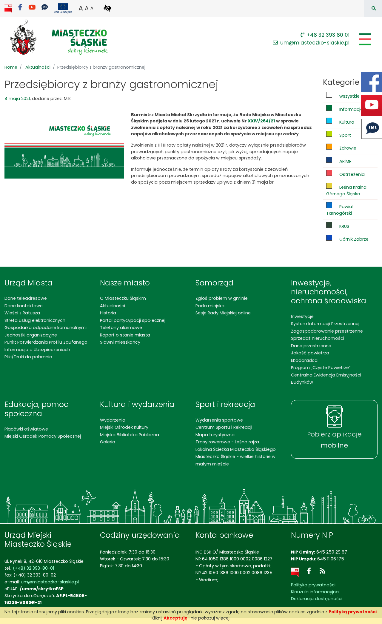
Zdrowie (347, 148)
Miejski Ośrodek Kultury (124, 427)
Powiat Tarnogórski (340, 210)
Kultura (346, 122)
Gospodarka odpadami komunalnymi (45, 328)
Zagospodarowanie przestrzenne (327, 331)
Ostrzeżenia (351, 174)
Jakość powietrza (310, 353)
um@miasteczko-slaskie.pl (314, 42)
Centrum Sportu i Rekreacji (223, 427)
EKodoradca (304, 360)
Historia (108, 313)
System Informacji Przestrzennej (325, 324)
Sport (344, 135)
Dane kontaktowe (23, 306)
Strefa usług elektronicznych (34, 320)
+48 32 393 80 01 (328, 35)
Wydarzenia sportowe (219, 420)
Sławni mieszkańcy (120, 342)
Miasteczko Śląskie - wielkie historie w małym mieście (235, 460)
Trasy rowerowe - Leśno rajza (227, 442)
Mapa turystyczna (215, 435)
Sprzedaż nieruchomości (317, 338)
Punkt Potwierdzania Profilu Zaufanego (45, 342)
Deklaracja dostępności (316, 599)
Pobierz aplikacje (334, 440)
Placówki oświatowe (26, 429)
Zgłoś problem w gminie (221, 298)
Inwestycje (302, 316)
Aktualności (37, 67)
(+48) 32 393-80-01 (33, 568)
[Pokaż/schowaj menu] (364, 39)
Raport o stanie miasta (125, 335)
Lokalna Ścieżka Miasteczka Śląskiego (235, 449)
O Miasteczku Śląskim (123, 298)
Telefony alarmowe (121, 328)
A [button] (80, 8)
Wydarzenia (112, 420)
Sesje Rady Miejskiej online (223, 313)
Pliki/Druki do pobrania (28, 357)
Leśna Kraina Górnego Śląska (346, 190)
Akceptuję (175, 618)
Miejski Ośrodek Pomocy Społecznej (42, 436)
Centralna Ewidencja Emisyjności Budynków (326, 378)
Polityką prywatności (353, 612)
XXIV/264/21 (261, 121)
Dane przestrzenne (311, 346)
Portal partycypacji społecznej (132, 320)
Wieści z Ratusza (22, 313)
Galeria (107, 442)
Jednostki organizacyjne (30, 335)
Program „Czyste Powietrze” (320, 368)
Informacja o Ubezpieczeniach (37, 350)
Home (10, 67)
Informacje (350, 109)
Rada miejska (209, 306)
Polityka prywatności (313, 585)
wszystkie (349, 96)
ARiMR (345, 161)
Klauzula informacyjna (315, 592)
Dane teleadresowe (25, 298)
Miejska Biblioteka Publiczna (129, 435)
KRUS (343, 226)
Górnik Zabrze (353, 239)
